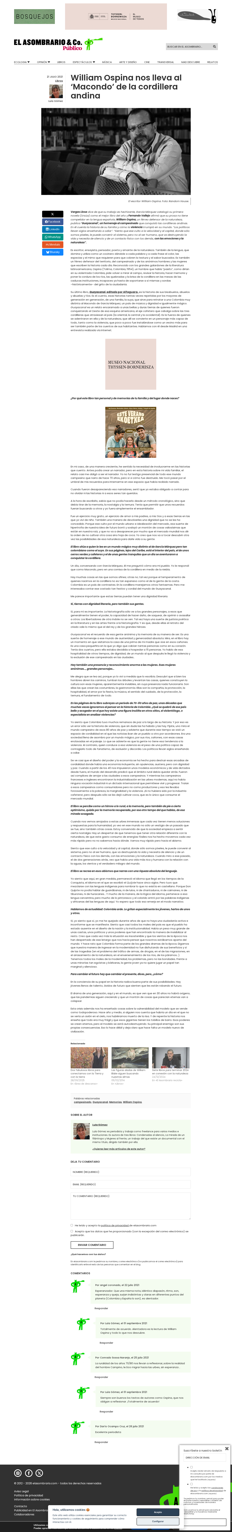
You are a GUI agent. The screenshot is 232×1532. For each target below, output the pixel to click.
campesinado (82, 1102)
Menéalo (54, 244)
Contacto (20, 1506)
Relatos (212, 62)
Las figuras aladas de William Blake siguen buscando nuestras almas (128, 1073)
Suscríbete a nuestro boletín (203, 1450)
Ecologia (20, 62)
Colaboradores (24, 1514)
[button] (58, 44)
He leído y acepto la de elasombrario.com (115, 1225)
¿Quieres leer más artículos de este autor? (118, 1149)
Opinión (42, 62)
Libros (61, 62)
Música (107, 62)
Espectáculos (82, 62)
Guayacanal (100, 1102)
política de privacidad (115, 1225)
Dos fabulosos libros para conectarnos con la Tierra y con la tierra (87, 1073)
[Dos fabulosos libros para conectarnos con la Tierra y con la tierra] (89, 1058)
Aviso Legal (21, 1491)
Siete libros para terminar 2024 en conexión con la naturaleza (170, 1071)
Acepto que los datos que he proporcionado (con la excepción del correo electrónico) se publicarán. (130, 1233)
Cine (147, 62)
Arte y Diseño (128, 62)
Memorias (115, 1102)
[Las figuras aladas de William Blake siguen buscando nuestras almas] (130, 1058)
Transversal (165, 62)
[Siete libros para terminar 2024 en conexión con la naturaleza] (171, 1058)
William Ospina (132, 1102)
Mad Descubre (190, 62)
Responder (101, 1308)
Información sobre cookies (32, 1499)
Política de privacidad (28, 1495)
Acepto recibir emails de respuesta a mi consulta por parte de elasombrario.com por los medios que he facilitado (208, 1475)
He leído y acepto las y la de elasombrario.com (208, 1490)
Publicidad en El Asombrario (32, 1510)
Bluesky (55, 252)
